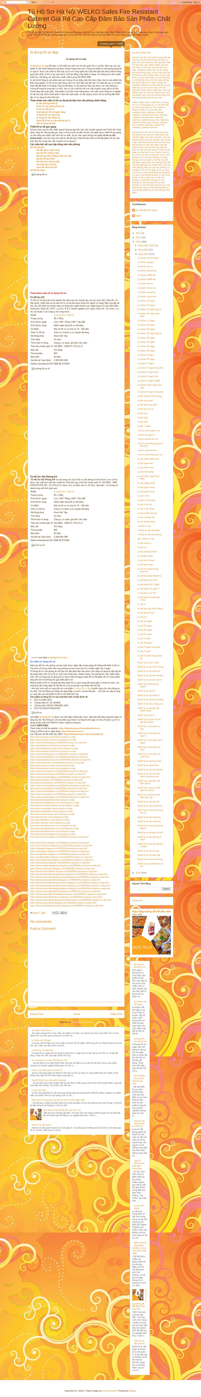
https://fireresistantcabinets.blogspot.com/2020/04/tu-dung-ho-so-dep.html (63, 871)
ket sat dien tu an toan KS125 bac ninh (49, 1060)
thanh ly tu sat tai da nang (150, 699)
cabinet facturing (149, 115)
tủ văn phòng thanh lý (47, 103)
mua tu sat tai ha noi (148, 439)
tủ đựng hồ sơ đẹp (82, 688)
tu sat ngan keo (145, 463)
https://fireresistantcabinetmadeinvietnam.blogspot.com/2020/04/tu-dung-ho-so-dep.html (70, 885)
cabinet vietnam (150, 127)
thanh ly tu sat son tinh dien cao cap (149, 795)
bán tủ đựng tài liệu (46, 123)
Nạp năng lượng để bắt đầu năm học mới (62, 1110)
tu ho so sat (141, 154)
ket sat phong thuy (141, 72)
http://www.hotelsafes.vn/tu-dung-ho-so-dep (49, 820)
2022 (138, 233)
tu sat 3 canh (144, 651)
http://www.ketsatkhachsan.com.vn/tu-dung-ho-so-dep (54, 828)
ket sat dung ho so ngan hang (147, 82)
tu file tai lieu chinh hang (150, 396)
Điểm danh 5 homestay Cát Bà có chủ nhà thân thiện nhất (58, 1100)
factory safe (138, 109)
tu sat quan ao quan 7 (149, 588)
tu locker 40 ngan (146, 346)
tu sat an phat (163, 77)
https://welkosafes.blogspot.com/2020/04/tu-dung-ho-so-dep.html (59, 843)
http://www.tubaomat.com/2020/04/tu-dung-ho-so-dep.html (56, 780)
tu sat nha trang (39, 1090)
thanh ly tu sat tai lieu (148, 765)
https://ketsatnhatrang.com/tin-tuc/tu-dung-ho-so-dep (54, 748)
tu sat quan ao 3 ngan (149, 584)
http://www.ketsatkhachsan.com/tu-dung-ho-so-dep (53, 825)
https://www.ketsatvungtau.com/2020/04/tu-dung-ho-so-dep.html (59, 754)
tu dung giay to (146, 104)
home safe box (152, 102)
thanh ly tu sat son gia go (150, 769)
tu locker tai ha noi (147, 288)
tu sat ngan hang (146, 487)
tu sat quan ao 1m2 (147, 580)
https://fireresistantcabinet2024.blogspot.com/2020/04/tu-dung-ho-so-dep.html (65, 880)
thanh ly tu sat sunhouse (150, 805)
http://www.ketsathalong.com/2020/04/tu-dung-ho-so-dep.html (58, 783)
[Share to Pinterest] (65, 912)
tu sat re (142, 604)
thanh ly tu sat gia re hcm (150, 832)
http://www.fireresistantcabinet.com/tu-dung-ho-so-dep (54, 805)
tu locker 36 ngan (146, 329)
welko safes (154, 65)
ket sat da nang (160, 70)
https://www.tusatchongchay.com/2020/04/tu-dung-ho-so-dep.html (60, 785)
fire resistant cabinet (142, 125)
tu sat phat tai (156, 85)
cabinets (151, 112)
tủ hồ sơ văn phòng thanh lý (50, 106)
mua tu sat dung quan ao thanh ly (47, 1070)
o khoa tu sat (144, 526)
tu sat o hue (143, 495)
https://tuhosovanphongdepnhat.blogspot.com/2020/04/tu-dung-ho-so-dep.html (65, 865)
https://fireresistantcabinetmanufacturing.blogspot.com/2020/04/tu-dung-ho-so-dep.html (69, 877)
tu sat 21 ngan (145, 634)
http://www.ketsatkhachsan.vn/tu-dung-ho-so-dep (52, 831)
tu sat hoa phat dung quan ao (148, 570)
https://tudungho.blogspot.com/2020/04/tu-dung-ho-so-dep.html (58, 848)
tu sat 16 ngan (145, 621)
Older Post (116, 1014)
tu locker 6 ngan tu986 (149, 380)
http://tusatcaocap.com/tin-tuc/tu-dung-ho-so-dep (52, 765)
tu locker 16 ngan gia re (149, 309)
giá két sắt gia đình (45, 159)
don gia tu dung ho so (41, 1030)
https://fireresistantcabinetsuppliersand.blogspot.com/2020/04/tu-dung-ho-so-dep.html (69, 874)
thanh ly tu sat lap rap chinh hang (148, 709)
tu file (160, 149)
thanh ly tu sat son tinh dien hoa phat (149, 789)
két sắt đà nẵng (37, 170)
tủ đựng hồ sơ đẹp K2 (64, 315)
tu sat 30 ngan (145, 642)
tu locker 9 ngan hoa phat (150, 392)
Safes (138, 215)
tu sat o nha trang (146, 500)
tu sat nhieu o (144, 543)
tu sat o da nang (146, 508)
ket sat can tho (139, 57)
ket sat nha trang (148, 59)
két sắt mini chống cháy (48, 161)
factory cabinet (159, 122)
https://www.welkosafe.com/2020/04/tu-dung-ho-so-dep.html (57, 763)
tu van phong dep (157, 187)
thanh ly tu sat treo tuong (150, 859)
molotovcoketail (109, 1391)
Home (76, 1014)
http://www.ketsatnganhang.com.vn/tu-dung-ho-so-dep (54, 802)
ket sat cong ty (146, 142)
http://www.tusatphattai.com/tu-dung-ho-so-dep (51, 808)
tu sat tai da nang (146, 521)
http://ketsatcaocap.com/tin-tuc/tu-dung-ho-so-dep (53, 768)
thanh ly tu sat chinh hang (150, 666)
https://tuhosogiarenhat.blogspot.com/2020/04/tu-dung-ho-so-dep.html (61, 860)
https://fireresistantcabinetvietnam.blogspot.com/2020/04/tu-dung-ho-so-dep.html (66, 905)
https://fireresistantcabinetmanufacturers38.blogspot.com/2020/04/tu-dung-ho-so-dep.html (70, 900)
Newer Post (36, 1014)
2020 (138, 241)
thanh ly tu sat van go (148, 850)
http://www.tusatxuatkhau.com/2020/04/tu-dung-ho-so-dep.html (58, 788)
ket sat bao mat (161, 142)
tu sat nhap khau (146, 77)
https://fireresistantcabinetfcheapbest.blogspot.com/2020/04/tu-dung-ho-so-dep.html (68, 894)
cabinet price (147, 120)
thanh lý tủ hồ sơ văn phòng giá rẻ (53, 120)
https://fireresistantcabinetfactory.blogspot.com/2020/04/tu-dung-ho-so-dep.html (66, 897)
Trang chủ (137, 900)
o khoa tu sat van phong (150, 534)
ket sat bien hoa (162, 62)
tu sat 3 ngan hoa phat (149, 647)
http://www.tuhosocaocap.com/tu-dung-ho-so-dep (52, 814)
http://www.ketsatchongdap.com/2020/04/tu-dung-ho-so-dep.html (59, 837)
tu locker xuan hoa (147, 296)
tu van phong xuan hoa (151, 185)
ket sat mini (138, 132)
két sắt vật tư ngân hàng (48, 150)
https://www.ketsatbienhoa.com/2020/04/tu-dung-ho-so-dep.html (59, 757)
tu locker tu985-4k (147, 275)
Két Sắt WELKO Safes (146, 210)
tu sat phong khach (147, 551)
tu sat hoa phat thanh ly (149, 575)
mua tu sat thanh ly (147, 450)
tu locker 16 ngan (146, 300)
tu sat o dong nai (146, 517)
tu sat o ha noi (145, 504)
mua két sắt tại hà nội (46, 167)
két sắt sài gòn (37, 147)
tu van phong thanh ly (150, 188)
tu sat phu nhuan (146, 560)
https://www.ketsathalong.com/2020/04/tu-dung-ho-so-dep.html (58, 742)
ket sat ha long (155, 57)
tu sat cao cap (148, 67)
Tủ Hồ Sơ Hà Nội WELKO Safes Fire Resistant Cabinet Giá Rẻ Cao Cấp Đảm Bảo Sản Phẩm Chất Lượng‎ (99, 18)
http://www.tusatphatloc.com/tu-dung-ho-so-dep (51, 811)
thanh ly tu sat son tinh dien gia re (149, 782)
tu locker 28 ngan (146, 325)
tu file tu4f (142, 417)
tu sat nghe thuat (146, 491)
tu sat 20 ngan (145, 625)
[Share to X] (59, 912)
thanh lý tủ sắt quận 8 (42, 1125)
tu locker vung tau (146, 292)
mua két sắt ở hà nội (46, 164)
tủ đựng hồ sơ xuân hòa (48, 115)
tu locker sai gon (146, 262)
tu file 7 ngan (144, 426)
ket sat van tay (155, 97)
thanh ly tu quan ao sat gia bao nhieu (149, 720)
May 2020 (143, 249)
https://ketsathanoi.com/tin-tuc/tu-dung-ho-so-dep (52, 745)
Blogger (132, 1391)
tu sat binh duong (148, 180)
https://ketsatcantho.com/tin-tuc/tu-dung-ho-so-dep (53, 740)
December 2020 (146, 245)
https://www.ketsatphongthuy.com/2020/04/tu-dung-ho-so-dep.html (60, 777)
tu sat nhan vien (146, 467)
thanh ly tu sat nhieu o (149, 695)
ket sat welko (152, 144)
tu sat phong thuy (140, 80)
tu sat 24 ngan (145, 630)
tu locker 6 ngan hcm (148, 372)
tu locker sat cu (145, 266)
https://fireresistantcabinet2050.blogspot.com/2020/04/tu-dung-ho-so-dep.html (65, 891)
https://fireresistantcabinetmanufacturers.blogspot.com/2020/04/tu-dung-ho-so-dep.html (69, 882)
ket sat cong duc (154, 137)
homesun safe (144, 70)
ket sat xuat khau (155, 134)
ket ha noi (159, 159)
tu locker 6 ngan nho (148, 376)
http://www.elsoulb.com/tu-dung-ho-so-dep (49, 817)
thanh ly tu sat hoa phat (149, 761)
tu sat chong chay (149, 75)
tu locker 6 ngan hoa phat (150, 367)
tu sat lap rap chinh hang (150, 608)
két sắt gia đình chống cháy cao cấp (53, 156)
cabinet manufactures (143, 117)
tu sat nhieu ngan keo (148, 458)
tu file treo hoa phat (147, 404)
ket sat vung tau (145, 62)
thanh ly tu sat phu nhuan (150, 675)
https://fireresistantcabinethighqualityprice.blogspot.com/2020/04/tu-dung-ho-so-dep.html (70, 888)
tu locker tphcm (145, 283)
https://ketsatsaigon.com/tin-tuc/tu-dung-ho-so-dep (53, 751)
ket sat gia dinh (155, 165)
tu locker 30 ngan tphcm (150, 333)
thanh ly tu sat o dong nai (150, 703)
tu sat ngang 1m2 (146, 483)
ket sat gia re (138, 144)
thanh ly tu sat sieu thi (148, 801)
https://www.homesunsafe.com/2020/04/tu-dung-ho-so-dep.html (58, 771)
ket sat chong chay (156, 95)
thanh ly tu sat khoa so (149, 671)
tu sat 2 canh (144, 638)
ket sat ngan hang (159, 80)
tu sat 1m (142, 617)
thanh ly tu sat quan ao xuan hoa (149, 755)
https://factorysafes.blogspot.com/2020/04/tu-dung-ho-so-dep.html (60, 863)
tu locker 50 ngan (146, 359)
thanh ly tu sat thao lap (149, 855)
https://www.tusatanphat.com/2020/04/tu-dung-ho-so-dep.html (58, 794)
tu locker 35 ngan (146, 337)
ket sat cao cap (139, 65)
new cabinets (161, 120)
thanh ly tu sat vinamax (149, 821)
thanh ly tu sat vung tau (149, 817)
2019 (138, 872)
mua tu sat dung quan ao (150, 454)
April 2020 (143, 254)
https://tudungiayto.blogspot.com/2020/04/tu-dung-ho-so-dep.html (59, 851)
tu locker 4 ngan (146, 355)
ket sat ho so (148, 152)
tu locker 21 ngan (146, 320)
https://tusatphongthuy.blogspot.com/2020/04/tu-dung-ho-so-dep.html (61, 857)
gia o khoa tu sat (146, 538)
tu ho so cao (162, 170)
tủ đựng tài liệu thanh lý (48, 117)
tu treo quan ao (146, 177)
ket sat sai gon (152, 139)
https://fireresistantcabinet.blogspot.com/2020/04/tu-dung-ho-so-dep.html (63, 903)
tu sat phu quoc (145, 556)
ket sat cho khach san (154, 92)
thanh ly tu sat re (146, 715)
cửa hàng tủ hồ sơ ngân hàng (50, 112)
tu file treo (143, 413)
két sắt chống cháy (141, 52)
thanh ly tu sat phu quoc (150, 679)
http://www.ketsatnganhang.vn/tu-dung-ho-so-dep (52, 800)
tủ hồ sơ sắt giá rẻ (45, 109)
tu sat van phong (157, 167)
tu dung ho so (155, 154)
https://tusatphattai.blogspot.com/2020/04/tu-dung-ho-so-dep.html (60, 854)
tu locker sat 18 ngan (41, 1040)
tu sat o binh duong (147, 513)
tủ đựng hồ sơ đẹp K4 (64, 491)
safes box (157, 90)
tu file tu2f (142, 422)
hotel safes (146, 90)
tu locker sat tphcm (147, 270)
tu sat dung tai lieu (148, 175)
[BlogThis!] (56, 912)
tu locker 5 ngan (146, 363)
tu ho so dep (151, 109)
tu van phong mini (149, 182)
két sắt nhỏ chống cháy (47, 153)
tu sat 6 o (142, 547)
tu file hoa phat (145, 400)
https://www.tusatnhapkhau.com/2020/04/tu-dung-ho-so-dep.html (59, 791)
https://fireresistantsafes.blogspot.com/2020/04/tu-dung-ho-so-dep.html (62, 868)
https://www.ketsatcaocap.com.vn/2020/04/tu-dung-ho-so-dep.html (60, 760)
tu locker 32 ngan (146, 342)
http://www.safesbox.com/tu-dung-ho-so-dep (50, 823)
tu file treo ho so (146, 409)
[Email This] (53, 912)
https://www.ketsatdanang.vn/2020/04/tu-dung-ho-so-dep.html (58, 774)
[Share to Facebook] (62, 912)
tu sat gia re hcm (146, 612)
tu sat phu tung (145, 564)
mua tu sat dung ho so (149, 430)
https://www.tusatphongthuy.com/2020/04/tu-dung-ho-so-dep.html (59, 797)
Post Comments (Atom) (82, 1022)
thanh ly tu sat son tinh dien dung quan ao (149, 775)
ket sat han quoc (148, 149)
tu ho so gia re (158, 107)
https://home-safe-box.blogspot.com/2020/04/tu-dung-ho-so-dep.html (61, 845)
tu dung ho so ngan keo (42, 1050)
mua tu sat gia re (146, 434)
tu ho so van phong (149, 157)
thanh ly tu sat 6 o (146, 691)
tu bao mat (157, 72)
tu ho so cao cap (149, 87)
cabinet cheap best (141, 122)
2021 (138, 237)
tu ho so (136, 172)
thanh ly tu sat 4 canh (148, 662)
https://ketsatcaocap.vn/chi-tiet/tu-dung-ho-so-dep (52, 737)
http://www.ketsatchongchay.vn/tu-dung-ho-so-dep (52, 834)
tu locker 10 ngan (146, 305)
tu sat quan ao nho (147, 593)
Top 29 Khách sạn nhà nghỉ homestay (49, 1080)
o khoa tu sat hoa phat (149, 530)
